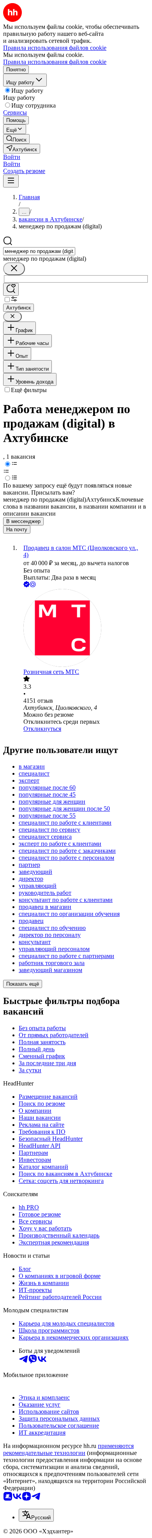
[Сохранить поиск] (11, 289)
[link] (16, 139)
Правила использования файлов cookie (54, 61)
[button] (11, 157)
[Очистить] (14, 268)
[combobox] (39, 251)
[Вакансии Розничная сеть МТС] (83, 628)
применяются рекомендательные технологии (68, 1449)
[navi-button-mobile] (11, 181)
